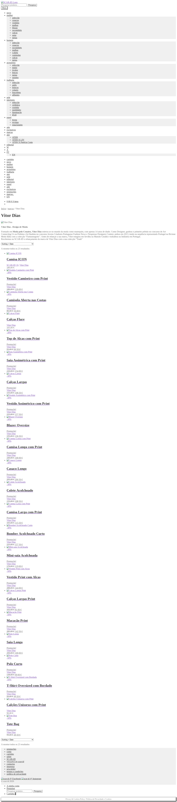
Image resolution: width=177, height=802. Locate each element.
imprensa (11, 766)
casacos (15, 20)
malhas (15, 25)
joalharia (10, 80)
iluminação (17, 112)
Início (3, 208)
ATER (15, 137)
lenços (15, 72)
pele (8, 97)
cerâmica (16, 105)
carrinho (10, 159)
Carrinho (11, 794)
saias (14, 35)
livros (14, 120)
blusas (15, 28)
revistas (15, 122)
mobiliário (16, 110)
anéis (14, 85)
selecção (15, 18)
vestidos (15, 23)
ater (8, 135)
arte (8, 127)
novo (9, 13)
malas (14, 67)
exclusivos (11, 130)
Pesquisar (11, 788)
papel (9, 117)
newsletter (11, 769)
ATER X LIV (18, 140)
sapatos (15, 77)
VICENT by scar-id (15, 761)
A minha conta (13, 786)
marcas (10, 132)
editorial (10, 145)
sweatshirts (17, 30)
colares (15, 90)
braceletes (16, 92)
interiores (11, 100)
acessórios (11, 62)
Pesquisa (32, 5)
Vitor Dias (23, 265)
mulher (10, 15)
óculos (15, 70)
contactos (11, 764)
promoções (11, 192)
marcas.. (10, 194)
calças (14, 33)
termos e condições (15, 771)
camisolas (16, 55)
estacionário (17, 125)
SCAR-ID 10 (12, 265)
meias (14, 38)
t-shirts (15, 52)
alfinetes (15, 95)
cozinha (15, 107)
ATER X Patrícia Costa (22, 142)
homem (10, 40)
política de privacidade (16, 774)
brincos (15, 87)
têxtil (14, 115)
